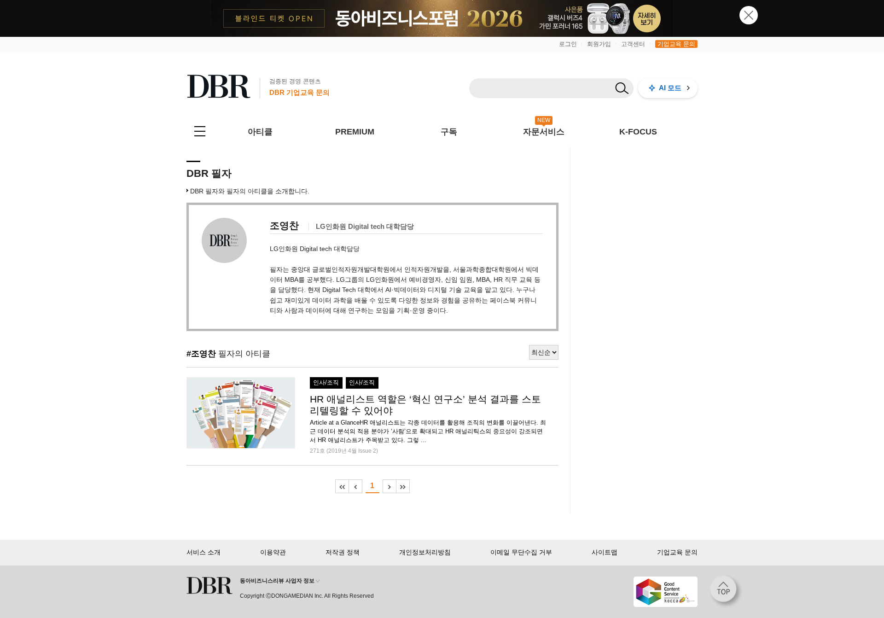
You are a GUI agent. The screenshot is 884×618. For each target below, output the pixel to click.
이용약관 (273, 552)
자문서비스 (543, 131)
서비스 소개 (203, 552)
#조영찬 (201, 353)
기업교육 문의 (676, 44)
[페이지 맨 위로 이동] (726, 592)
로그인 (568, 44)
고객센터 (633, 44)
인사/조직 (326, 382)
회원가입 (599, 44)
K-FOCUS (638, 131)
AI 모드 (670, 88)
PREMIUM (354, 131)
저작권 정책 (343, 552)
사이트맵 (604, 552)
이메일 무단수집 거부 (521, 552)
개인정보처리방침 (425, 552)
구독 (449, 131)
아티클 (260, 131)
